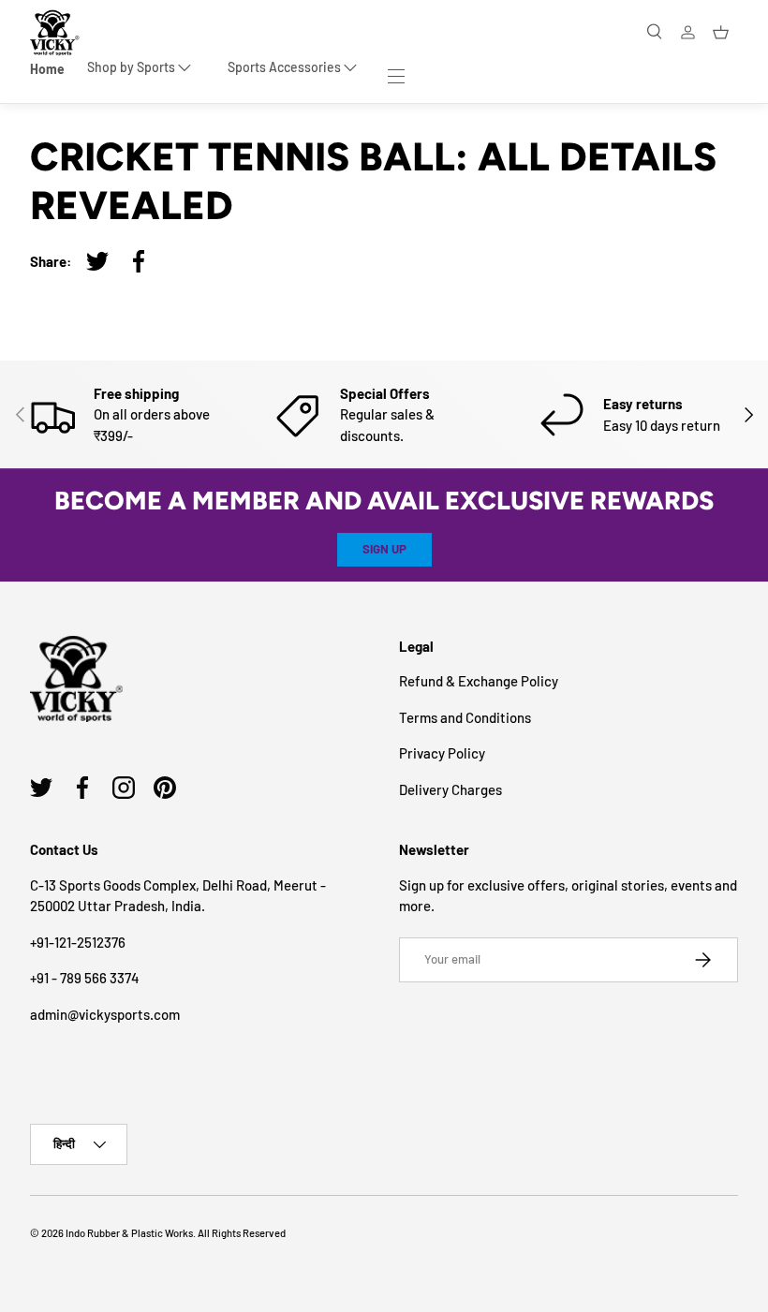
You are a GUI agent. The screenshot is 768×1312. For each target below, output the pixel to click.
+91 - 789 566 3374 (85, 977)
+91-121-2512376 (78, 942)
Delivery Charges (450, 789)
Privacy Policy (442, 752)
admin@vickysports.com (105, 1014)
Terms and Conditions (465, 717)
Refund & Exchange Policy (478, 680)
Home (47, 69)
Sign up (384, 548)
